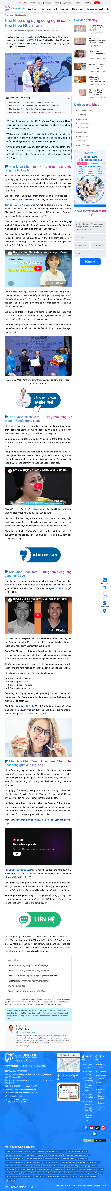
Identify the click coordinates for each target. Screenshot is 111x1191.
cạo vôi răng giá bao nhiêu (44, 1169)
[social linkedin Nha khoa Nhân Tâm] (94, 1134)
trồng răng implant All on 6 (34, 1158)
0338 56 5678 (36, 3)
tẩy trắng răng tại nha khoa (33, 991)
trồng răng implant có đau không (77, 1151)
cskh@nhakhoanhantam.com (24, 1089)
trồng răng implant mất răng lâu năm (88, 1162)
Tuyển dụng (66, 3)
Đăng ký (90, 261)
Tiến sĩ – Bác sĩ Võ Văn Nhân (20, 205)
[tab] (67, 1070)
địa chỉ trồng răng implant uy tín (55, 1155)
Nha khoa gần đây (16, 986)
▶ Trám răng (80, 141)
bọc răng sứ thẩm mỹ (31, 1173)
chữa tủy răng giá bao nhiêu (25, 1169)
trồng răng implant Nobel (51, 1162)
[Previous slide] (61, 1065)
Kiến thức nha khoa (23, 15)
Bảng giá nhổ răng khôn (88, 1087)
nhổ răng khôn (27, 1176)
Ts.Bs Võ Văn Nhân (17, 31)
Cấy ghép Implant (82, 1158)
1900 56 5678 (22, 3)
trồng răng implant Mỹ (68, 1162)
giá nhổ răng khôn (40, 1176)
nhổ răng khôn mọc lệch (13, 1176)
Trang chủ (9, 15)
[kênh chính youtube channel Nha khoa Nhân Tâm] (91, 1128)
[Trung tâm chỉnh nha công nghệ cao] (90, 178)
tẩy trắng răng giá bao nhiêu (89, 1166)
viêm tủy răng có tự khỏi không (32, 965)
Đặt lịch (104, 591)
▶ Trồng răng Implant (84, 110)
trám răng (100, 1169)
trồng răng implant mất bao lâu (34, 1151)
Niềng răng (77, 9)
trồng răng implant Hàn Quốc (14, 1158)
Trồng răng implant (48, 9)
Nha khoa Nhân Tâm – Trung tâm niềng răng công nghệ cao (31, 109)
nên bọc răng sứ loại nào (65, 1173)
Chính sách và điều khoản (65, 1186)
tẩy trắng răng (64, 1166)
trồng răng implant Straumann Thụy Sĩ (78, 1155)
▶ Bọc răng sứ (81, 119)
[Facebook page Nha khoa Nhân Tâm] (85, 1128)
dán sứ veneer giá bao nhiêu (88, 1176)
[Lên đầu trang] (105, 611)
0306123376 (22, 1071)
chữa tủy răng (10, 1169)
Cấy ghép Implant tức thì (13, 1166)
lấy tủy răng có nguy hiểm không (32, 980)
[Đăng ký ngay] (38, 400)
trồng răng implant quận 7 (33, 1162)
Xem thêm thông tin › (23, 1046)
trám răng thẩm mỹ (72, 1169)
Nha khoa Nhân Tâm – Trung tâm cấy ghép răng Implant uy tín (32, 102)
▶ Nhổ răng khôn (82, 136)
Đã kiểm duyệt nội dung (27, 1032)
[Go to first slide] (76, 1065)
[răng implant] (38, 555)
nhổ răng (75, 1176)
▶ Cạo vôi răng (81, 132)
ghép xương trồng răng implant (15, 1155)
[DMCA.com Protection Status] (94, 1141)
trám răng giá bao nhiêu (50, 1166)
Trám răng (101, 1103)
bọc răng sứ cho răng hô (83, 1173)
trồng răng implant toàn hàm (14, 1162)
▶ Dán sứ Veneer (82, 145)
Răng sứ (64, 9)
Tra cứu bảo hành (52, 3)
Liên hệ (77, 3)
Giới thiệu (32, 9)
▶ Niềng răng (81, 115)
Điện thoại (104, 583)
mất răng (9, 1173)
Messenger (105, 606)
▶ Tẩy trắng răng (82, 123)
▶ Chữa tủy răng (82, 128)
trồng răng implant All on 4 (52, 1158)
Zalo (104, 599)
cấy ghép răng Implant (50, 137)
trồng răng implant (68, 1158)
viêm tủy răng (59, 1169)
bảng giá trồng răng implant (14, 1151)
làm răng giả (18, 1173)
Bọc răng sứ (102, 1071)
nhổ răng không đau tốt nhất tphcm (58, 1176)
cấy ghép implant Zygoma (35, 1155)
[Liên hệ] (38, 919)
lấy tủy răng (74, 1166)
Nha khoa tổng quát (94, 9)
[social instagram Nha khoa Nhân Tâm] (103, 1128)
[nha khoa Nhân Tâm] (15, 9)
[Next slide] (76, 1091)
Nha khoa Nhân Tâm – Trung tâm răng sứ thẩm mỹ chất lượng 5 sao (34, 106)
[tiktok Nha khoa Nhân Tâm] (97, 1128)
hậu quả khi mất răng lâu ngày (34, 970)
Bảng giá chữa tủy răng (88, 1117)
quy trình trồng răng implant (31, 1166)
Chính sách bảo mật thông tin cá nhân (92, 1186)
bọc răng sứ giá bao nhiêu (48, 1173)
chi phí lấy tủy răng (29, 975)
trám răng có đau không (87, 1169)
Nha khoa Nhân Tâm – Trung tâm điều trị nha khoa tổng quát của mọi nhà (36, 112)
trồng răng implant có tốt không (56, 1151)
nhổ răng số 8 (97, 1173)
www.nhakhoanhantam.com (26, 1093)
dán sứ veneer (10, 1180)
